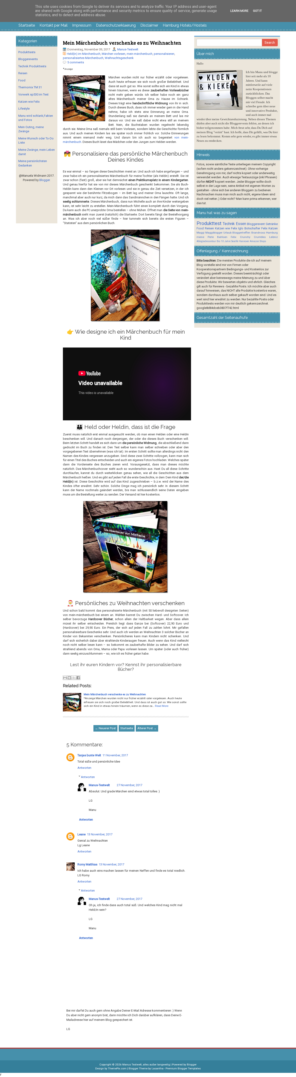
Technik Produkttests (32, 66)
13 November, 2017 (99, 834)
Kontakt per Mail (54, 25)
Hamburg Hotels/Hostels (185, 25)
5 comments (75, 62)
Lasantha (157, 1068)
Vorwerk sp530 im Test (33, 94)
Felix (264, 228)
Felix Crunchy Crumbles (248, 237)
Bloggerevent (256, 224)
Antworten (84, 767)
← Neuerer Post (105, 728)
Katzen (273, 228)
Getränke (272, 224)
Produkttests (26, 52)
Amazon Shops (258, 241)
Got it (257, 10)
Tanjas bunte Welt (89, 755)
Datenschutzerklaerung (116, 25)
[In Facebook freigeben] (78, 677)
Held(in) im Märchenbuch (83, 53)
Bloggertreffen (241, 232)
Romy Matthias (87, 864)
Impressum (81, 25)
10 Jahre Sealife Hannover (235, 241)
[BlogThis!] (69, 677)
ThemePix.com (117, 1068)
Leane (81, 834)
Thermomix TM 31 (30, 87)
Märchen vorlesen (113, 53)
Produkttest (209, 223)
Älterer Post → (147, 728)
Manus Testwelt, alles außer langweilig (146, 1064)
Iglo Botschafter (249, 228)
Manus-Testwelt (127, 49)
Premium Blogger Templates (183, 1068)
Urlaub (227, 232)
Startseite (26, 25)
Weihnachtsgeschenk (119, 58)
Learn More (239, 10)
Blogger (44, 180)
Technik (229, 224)
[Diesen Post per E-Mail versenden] (65, 677)
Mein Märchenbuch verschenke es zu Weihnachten (122, 43)
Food (21, 80)
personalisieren (164, 53)
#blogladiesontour (206, 241)
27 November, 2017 (129, 785)
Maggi (200, 232)
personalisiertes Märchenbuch (83, 58)
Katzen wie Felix (29, 101)
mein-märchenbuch (139, 53)
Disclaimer (149, 25)
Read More (161, 706)
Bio (218, 241)
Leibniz (273, 237)
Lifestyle (24, 108)
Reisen (22, 73)
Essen (241, 224)
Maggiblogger (213, 232)
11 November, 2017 (115, 755)
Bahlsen (222, 237)
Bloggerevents (28, 59)
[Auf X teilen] (73, 677)
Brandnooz (258, 232)
